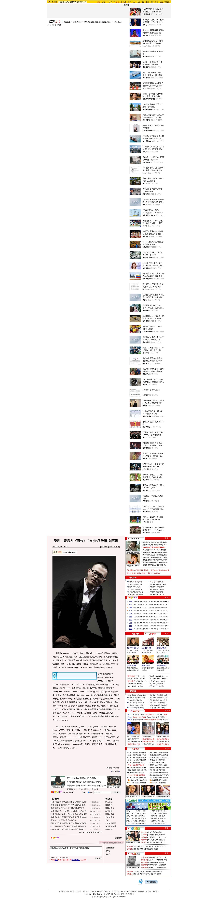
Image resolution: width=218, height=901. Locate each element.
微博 (156, 2)
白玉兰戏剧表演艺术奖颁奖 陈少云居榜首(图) (68, 802)
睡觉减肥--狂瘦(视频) (135, 582)
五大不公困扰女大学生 (141, 620)
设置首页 (62, 891)
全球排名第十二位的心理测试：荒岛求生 (82, 789)
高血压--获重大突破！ (157, 589)
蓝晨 (144, 557)
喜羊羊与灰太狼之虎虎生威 (158, 676)
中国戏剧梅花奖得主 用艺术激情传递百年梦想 (69, 814)
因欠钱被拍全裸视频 (133, 553)
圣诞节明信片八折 (134, 744)
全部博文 (156, 891)
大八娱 (145, 550)
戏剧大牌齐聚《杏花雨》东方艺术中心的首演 (68, 811)
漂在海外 (130, 871)
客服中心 (100, 891)
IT (121, 2)
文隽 (144, 545)
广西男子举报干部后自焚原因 (157, 608)
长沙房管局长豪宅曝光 (141, 617)
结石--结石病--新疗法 (135, 589)
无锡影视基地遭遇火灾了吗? (158, 604)
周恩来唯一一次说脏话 (157, 686)
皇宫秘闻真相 (161, 648)
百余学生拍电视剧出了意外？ (159, 611)
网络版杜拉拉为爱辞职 (157, 770)
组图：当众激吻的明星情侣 (137, 760)
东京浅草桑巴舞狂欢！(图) (137, 767)
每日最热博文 (138, 570)
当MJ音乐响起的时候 (159, 783)
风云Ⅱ (136, 679)
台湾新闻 (108, 811)
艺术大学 (108, 802)
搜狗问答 (132, 597)
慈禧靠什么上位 (141, 681)
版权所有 (131, 894)
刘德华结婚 (156, 573)
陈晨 (144, 560)
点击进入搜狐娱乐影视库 (136, 775)
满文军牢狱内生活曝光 (159, 780)
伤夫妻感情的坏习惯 (135, 700)
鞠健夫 (145, 542)
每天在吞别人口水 (133, 868)
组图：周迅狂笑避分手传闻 (137, 752)
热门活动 (130, 846)
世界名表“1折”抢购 (134, 587)
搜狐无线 (136, 711)
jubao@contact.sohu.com (117, 897)
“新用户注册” (76, 860)
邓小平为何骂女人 (133, 648)
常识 (130, 614)
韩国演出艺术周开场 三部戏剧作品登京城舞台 (69, 817)
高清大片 (152, 634)
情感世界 (144, 865)
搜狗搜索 (56, 792)
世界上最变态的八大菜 (97, 786)
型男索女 (144, 867)
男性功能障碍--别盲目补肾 (158, 700)
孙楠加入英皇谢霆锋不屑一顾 (156, 565)
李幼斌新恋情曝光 (163, 739)
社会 (130, 629)
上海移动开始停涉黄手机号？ (159, 620)
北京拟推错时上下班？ (141, 604)
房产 (129, 2)
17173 (72, 2)
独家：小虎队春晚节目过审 (159, 752)
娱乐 (110, 2)
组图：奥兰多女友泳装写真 (159, 757)
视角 (130, 608)
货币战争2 (163, 717)
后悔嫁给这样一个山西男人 (157, 865)
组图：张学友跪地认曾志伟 (159, 755)
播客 (143, 2)
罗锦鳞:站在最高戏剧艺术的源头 (63, 820)
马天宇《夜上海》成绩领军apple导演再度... (68, 829)
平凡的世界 (155, 717)
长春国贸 (146, 552)
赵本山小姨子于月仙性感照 (157, 550)
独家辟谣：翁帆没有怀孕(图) (157, 542)
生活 (130, 611)
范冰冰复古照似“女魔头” (156, 842)
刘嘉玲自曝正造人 (148, 744)
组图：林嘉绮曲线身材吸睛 (137, 755)
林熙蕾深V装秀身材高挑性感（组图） (146, 849)
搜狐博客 (135, 538)
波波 (144, 565)
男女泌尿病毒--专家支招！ (137, 703)
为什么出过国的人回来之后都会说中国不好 (147, 871)
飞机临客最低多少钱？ (141, 614)
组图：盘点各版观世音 (157, 760)
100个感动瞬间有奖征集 (136, 773)
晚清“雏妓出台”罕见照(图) (158, 765)
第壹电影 (144, 837)
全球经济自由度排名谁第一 (158, 614)
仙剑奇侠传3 (157, 679)
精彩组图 (144, 840)
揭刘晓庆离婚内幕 (148, 739)
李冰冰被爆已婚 (148, 736)
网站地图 (141, 891)
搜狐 (60, 2)
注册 (56, 860)
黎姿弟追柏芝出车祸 (163, 796)
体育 (103, 2)
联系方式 (108, 891)
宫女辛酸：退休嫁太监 (135, 684)
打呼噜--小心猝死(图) (135, 584)
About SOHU (125, 891)
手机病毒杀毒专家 (139, 720)
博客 (152, 2)
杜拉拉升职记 (149, 715)
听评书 (130, 715)
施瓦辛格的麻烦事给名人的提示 (156, 557)
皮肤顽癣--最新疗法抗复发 (158, 698)
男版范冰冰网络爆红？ (141, 623)
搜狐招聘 (86, 891)
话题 (130, 620)
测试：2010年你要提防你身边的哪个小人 (83, 778)
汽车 (124, 2)
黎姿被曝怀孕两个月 (133, 796)
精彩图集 (130, 849)
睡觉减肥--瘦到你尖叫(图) (136, 698)
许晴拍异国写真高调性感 (156, 835)
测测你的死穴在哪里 (113, 787)
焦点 (130, 604)
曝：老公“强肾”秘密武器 (136, 708)
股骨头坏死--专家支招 (157, 594)
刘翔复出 (147, 570)
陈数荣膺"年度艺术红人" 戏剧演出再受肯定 (68, 808)
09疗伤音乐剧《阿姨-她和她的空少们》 (97, 22)
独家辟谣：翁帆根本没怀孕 (159, 773)
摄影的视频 (109, 814)
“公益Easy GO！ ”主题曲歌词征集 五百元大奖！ (149, 846)
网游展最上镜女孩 (133, 566)
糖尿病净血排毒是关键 (135, 594)
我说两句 (167, 2)
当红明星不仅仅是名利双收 (157, 862)
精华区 (108, 851)
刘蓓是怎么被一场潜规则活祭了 (156, 555)
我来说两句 (104, 547)
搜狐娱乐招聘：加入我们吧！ (159, 775)
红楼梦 (165, 715)
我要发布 (118, 838)
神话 (150, 679)
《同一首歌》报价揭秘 (138, 783)
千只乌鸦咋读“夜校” (140, 608)
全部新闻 (148, 891)
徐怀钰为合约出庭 (148, 796)
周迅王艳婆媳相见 (148, 742)
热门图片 (144, 842)
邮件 (147, 2)
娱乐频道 (67, 22)
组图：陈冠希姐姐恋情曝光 (137, 757)
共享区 (130, 720)
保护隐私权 (115, 891)
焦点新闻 (144, 857)
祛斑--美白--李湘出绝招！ (158, 703)
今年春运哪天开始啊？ (141, 629)
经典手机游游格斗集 (152, 720)
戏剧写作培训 (110, 826)
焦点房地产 (79, 2)
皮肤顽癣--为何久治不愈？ (137, 705)
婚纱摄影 (108, 829)
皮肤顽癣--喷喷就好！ (157, 587)
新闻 (130, 617)
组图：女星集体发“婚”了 (158, 762)
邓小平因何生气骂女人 (157, 684)
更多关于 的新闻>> (90, 832)
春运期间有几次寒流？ (141, 611)
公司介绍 (134, 891)
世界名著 (148, 717)
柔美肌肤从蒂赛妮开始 (135, 592)
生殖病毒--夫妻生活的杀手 (158, 695)
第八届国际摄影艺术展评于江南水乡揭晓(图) (68, 826)
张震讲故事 (158, 715)
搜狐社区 (135, 828)
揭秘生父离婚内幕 (163, 736)
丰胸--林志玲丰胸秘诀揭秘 (137, 695)
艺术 (107, 820)
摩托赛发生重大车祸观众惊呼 (159, 767)
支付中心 (78, 891)
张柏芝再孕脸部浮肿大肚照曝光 (156, 560)
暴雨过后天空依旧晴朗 (153, 874)
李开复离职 (154, 570)
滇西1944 (141, 679)
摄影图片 (108, 805)
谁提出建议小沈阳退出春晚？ (159, 617)
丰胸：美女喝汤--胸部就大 (158, 705)
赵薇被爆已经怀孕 (134, 739)
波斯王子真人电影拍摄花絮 (137, 778)
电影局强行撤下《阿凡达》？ (159, 629)
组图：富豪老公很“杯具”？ (137, 762)
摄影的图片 (109, 808)
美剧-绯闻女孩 (161, 666)
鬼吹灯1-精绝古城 (139, 717)
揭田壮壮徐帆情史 (133, 736)
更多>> (167, 538)
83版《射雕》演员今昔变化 (137, 770)
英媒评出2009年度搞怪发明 (157, 860)
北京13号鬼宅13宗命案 (157, 681)
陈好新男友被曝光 (163, 744)
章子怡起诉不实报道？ (141, 601)
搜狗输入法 (70, 891)
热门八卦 (144, 832)
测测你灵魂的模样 (58, 787)
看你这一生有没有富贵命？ (77, 786)
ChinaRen (66, 2)
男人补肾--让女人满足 (157, 582)
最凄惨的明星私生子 (133, 842)
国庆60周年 (141, 573)
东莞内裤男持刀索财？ (141, 626)
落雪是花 (146, 562)
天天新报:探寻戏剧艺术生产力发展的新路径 (68, 805)
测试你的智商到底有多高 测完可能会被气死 (84, 782)
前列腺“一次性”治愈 (156, 592)
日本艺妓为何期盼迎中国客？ (159, 626)
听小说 (130, 717)
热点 (130, 623)
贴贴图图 (144, 860)
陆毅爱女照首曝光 (163, 742)
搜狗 (84, 2)
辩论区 (108, 854)
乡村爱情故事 (131, 666)
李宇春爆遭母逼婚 (134, 742)
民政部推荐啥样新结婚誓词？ (159, 623)
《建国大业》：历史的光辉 (157, 837)
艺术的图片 (109, 817)
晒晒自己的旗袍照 (139, 874)
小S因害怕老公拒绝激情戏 (158, 562)
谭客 (144, 555)
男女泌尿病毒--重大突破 (158, 584)
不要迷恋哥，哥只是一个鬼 (157, 857)
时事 (130, 626)
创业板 (134, 573)
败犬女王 (165, 679)
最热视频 (135, 634)
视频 (138, 2)
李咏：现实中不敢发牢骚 (139, 780)
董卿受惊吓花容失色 (155, 832)
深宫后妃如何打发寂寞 (135, 686)
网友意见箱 (151, 882)
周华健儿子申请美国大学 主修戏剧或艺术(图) (68, 823)
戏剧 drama (77, 22)
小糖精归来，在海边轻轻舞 (157, 867)
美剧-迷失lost (140, 676)
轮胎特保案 (163, 570)
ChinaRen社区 (135, 853)
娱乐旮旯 (144, 862)
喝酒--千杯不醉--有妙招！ (158, 708)
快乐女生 (149, 573)
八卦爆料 (144, 835)
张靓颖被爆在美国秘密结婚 (158, 552)
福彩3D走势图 (164, 720)
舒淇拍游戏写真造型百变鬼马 (159, 778)
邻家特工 (131, 679)
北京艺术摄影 (110, 823)
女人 (133, 2)
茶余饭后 (135, 749)
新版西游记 (146, 666)
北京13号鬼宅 (146, 648)
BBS (161, 2)
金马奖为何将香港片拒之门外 (156, 545)
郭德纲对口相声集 (139, 715)
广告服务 (93, 891)
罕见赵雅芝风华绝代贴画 (156, 840)
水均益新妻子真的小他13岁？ (159, 601)
